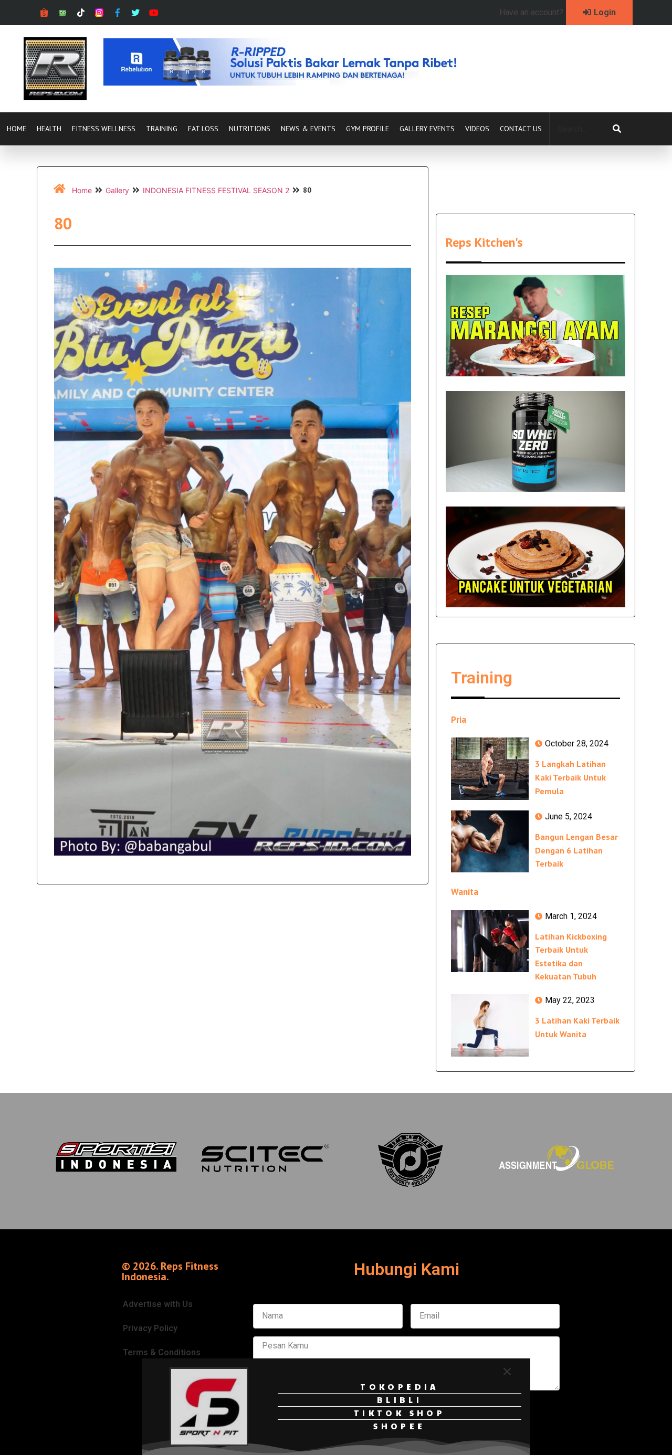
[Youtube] (154, 12)
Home (16, 128)
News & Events (308, 128)
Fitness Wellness (103, 128)
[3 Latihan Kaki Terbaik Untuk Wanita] (490, 1025)
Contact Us (521, 128)
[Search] (617, 129)
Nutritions (249, 128)
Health (49, 128)
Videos (477, 128)
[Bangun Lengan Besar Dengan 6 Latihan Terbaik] (490, 841)
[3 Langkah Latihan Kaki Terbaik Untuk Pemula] (490, 768)
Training (161, 128)
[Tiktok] (81, 12)
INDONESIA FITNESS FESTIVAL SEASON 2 (216, 190)
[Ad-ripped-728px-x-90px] (294, 82)
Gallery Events (427, 128)
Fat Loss (203, 128)
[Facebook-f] (117, 12)
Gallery (117, 190)
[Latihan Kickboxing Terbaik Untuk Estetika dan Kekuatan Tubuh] (490, 941)
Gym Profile (367, 128)
